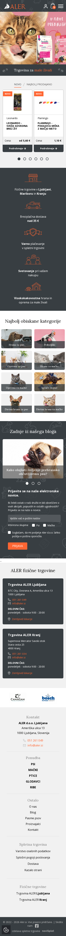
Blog (33, 812)
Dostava (33, 864)
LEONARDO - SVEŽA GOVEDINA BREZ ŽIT (17, 125)
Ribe (33, 787)
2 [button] (24, 158)
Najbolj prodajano (39, 84)
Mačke (51, 525)
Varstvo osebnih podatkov (33, 851)
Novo (17, 84)
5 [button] (41, 158)
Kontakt (33, 830)
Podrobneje (16, 148)
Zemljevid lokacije (21, 619)
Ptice (33, 776)
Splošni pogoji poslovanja (33, 857)
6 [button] (47, 158)
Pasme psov (33, 818)
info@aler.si (19, 603)
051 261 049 (19, 599)
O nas (33, 806)
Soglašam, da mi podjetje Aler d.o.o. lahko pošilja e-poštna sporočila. (36, 534)
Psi (38, 525)
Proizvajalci (33, 824)
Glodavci (33, 781)
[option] (33, 38)
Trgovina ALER (33, 893)
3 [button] (30, 158)
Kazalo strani (33, 870)
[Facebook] (37, 925)
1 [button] (19, 158)
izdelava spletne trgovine (26, 931)
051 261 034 (19, 653)
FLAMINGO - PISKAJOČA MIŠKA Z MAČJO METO (48, 125)
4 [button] (35, 158)
